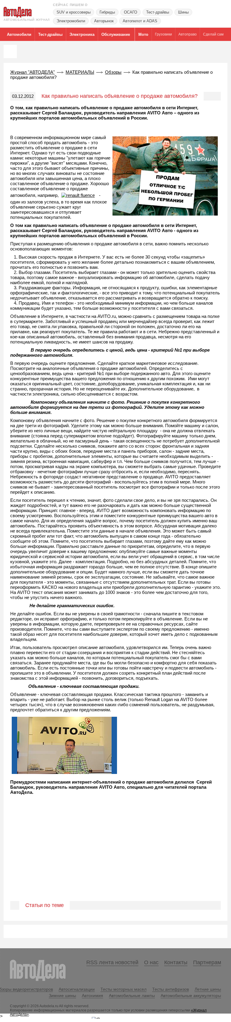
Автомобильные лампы (132, 995)
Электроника (81, 34)
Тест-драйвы (157, 12)
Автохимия (92, 995)
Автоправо (187, 34)
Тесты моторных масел (123, 989)
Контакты (175, 962)
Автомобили (19, 34)
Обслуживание (115, 34)
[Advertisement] (115, 854)
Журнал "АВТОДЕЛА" (32, 72)
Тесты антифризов (170, 989)
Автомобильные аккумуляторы (191, 995)
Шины (183, 12)
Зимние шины (62, 995)
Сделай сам (213, 34)
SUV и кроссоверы (74, 12)
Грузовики (163, 34)
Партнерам (207, 962)
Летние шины (208, 989)
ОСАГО (130, 12)
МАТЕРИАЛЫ (80, 72)
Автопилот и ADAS (140, 21)
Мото (143, 34)
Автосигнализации (77, 989)
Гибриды (107, 12)
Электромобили (71, 21)
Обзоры (113, 72)
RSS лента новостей (112, 962)
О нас (151, 962)
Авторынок (104, 21)
